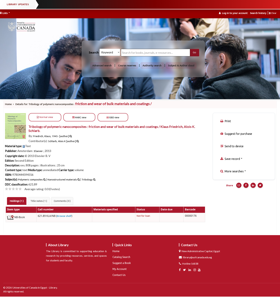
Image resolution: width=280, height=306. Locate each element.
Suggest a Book (121, 262)
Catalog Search (121, 257)
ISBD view (114, 117)
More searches (234, 171)
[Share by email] (238, 185)
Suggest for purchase (238, 133)
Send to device (234, 146)
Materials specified (105, 209)
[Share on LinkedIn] (253, 185)
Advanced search (102, 65)
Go (194, 52)
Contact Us (119, 274)
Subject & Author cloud (181, 65)
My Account (119, 268)
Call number (46, 209)
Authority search (152, 65)
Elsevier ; (39, 151)
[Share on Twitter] (260, 185)
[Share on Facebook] (246, 185)
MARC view (80, 117)
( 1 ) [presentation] (17, 201)
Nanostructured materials (62, 179)
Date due (166, 209)
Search (94, 52)
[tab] (16, 201)
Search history (258, 13)
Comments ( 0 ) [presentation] (62, 201)
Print (227, 121)
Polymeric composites (30, 179)
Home (8, 104)
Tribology (87, 179)
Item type (13, 209)
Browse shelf (64, 216)
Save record (232, 158)
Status (141, 209)
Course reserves (127, 65)
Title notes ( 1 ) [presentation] (38, 201)
